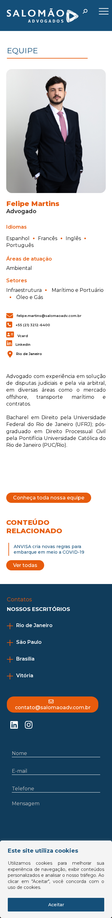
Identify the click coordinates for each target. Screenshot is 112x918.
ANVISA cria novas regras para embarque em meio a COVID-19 (49, 549)
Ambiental (19, 268)
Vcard (22, 336)
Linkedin (23, 344)
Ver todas (25, 565)
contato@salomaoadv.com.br (53, 707)
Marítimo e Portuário (78, 290)
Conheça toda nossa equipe (48, 498)
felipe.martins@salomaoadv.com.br (49, 316)
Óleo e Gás (29, 297)
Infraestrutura (24, 290)
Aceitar (56, 904)
